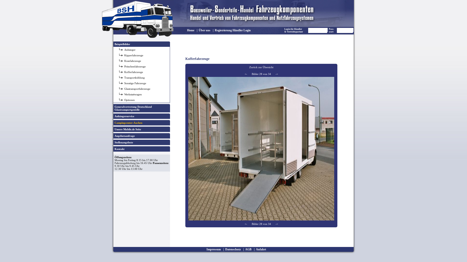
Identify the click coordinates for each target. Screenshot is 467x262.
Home (190, 30)
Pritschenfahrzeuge (135, 66)
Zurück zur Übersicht (261, 67)
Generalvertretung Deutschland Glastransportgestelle (133, 108)
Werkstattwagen (133, 94)
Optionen (129, 99)
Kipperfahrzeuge (133, 55)
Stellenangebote (124, 142)
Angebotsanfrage (125, 135)
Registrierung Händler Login (233, 30)
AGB (248, 249)
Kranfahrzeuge (132, 60)
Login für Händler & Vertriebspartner (293, 30)
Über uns (204, 30)
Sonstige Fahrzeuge (135, 83)
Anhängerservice (124, 116)
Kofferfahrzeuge (133, 72)
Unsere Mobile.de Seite (128, 129)
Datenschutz (233, 249)
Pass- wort (331, 30)
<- (246, 74)
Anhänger (129, 49)
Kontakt (120, 148)
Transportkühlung (134, 77)
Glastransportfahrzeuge (137, 88)
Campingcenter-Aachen (128, 122)
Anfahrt (261, 249)
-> (277, 74)
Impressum (214, 249)
